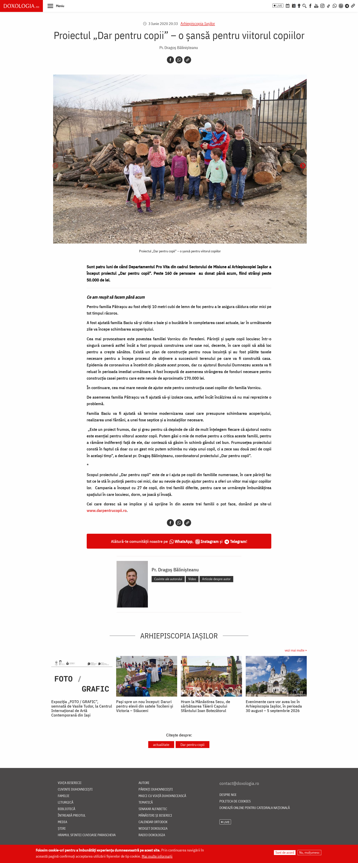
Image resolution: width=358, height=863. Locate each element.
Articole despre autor (216, 579)
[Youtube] (316, 5)
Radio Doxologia (152, 835)
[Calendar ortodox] (287, 5)
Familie (63, 796)
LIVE (279, 5)
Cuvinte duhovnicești (75, 789)
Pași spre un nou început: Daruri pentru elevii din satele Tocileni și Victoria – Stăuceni (144, 706)
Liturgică (65, 802)
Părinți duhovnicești (156, 789)
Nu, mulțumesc (309, 852)
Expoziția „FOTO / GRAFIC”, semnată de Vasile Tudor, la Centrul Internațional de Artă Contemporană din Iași (81, 708)
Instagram (210, 541)
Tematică (146, 802)
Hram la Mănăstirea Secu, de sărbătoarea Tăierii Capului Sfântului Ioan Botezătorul (205, 706)
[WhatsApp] (334, 5)
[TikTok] (328, 5)
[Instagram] (322, 5)
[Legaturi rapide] (353, 5)
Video (192, 579)
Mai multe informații (157, 856)
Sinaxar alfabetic (153, 809)
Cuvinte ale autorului (168, 579)
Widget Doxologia (153, 829)
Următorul (303, 166)
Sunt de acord (284, 852)
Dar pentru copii (192, 744)
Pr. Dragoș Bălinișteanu (178, 47)
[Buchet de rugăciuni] (299, 5)
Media (62, 822)
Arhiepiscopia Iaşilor (197, 23)
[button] (56, 5)
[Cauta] (304, 5)
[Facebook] (310, 5)
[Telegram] (347, 5)
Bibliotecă (66, 809)
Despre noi (227, 795)
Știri (62, 829)
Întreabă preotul (72, 816)
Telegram (238, 541)
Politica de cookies (235, 801)
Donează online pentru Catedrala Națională (254, 808)
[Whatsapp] (179, 59)
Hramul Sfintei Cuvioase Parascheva (87, 835)
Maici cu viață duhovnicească (162, 796)
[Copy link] (187, 59)
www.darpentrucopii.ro (107, 510)
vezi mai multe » (296, 650)
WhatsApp (183, 541)
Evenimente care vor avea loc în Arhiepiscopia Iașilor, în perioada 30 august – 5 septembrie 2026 (274, 706)
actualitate (161, 744)
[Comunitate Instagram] (341, 5)
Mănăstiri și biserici (155, 816)
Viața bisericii (69, 783)
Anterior (55, 166)
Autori (144, 783)
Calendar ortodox (153, 822)
